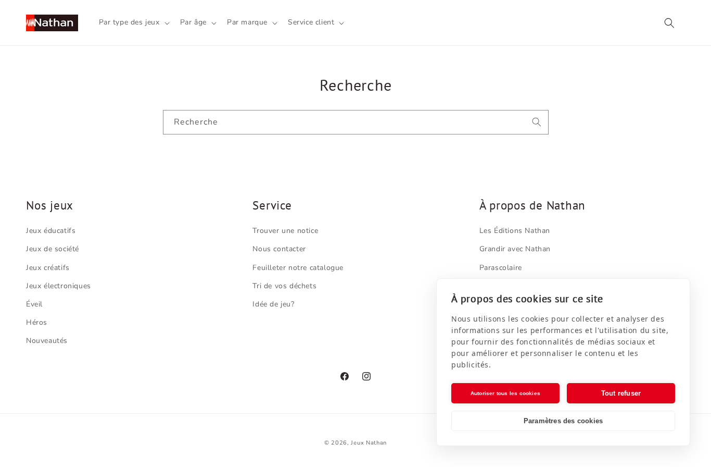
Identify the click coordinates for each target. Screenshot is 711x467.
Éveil (34, 304)
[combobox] (355, 122)
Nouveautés (47, 341)
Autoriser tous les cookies (505, 393)
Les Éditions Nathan (514, 231)
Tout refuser (621, 393)
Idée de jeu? (273, 304)
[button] (133, 22)
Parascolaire (500, 268)
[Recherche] (536, 121)
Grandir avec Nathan (515, 249)
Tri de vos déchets (284, 286)
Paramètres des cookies (563, 421)
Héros (36, 322)
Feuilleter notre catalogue (298, 268)
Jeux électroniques (58, 286)
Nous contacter (279, 249)
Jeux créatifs (48, 268)
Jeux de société (52, 249)
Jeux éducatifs (50, 231)
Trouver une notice (285, 231)
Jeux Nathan (369, 443)
